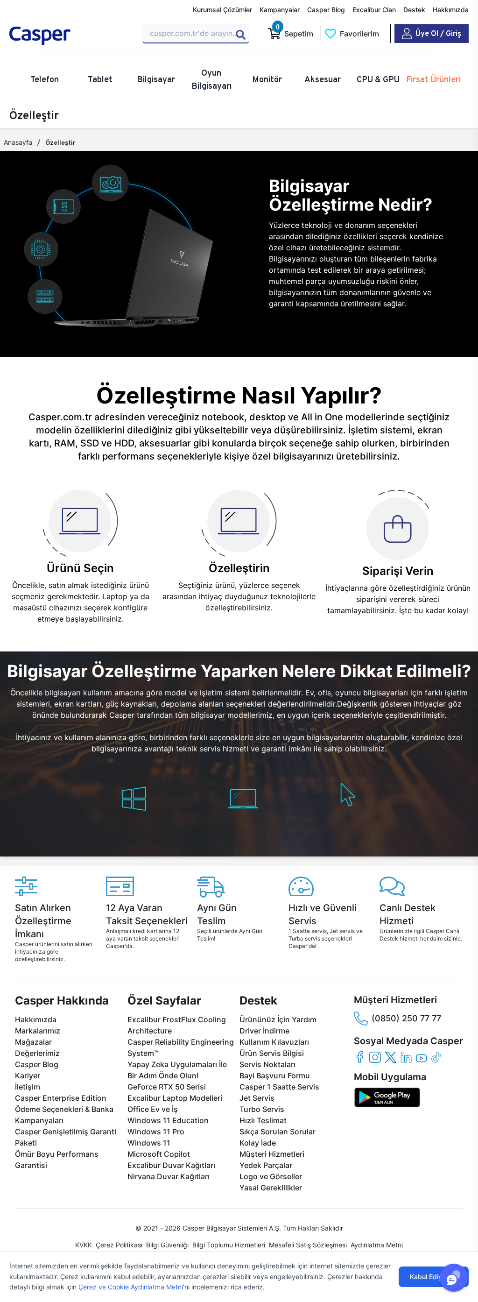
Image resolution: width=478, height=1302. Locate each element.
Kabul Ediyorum (433, 1277)
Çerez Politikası (119, 1245)
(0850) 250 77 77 (406, 1018)
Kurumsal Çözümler (222, 10)
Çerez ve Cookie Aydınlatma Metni (130, 1287)
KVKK (83, 1245)
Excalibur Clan (374, 10)
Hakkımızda (451, 10)
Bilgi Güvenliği (167, 1245)
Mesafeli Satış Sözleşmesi (308, 1245)
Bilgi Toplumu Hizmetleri (228, 1245)
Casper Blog (326, 10)
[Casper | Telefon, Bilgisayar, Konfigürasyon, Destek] (70, 36)
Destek (414, 10)
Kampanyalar (280, 10)
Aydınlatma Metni (377, 1245)
